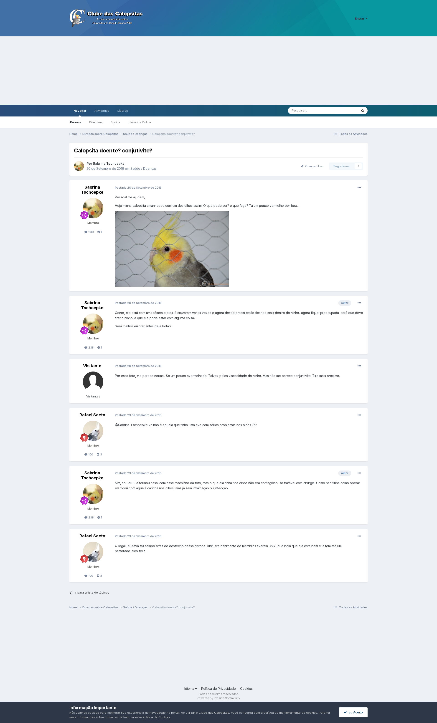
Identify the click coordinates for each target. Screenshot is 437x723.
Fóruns (75, 122)
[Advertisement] (218, 70)
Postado (138, 187)
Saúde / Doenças (143, 168)
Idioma (189, 688)
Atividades (101, 110)
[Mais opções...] (359, 187)
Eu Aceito (355, 712)
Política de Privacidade (218, 688)
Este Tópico (343, 110)
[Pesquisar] (363, 110)
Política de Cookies (156, 717)
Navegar (80, 110)
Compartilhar (313, 166)
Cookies (246, 688)
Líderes (122, 110)
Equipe (115, 122)
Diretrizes (96, 122)
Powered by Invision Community (218, 698)
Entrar (360, 18)
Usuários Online (140, 122)
